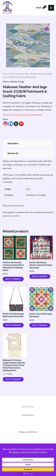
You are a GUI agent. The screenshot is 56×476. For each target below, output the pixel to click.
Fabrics (12, 74)
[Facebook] (10, 123)
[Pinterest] (21, 123)
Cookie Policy (28, 415)
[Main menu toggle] (51, 8)
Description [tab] (13, 143)
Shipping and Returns (28, 432)
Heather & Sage (22, 74)
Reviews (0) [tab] (13, 153)
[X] (16, 123)
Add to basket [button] (13, 279)
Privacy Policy (28, 407)
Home (5, 74)
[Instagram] (5, 123)
